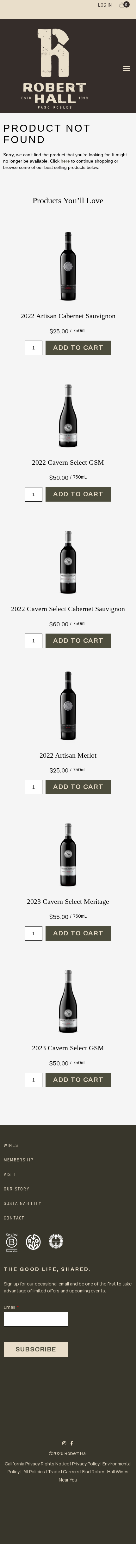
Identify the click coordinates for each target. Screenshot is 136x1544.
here (65, 161)
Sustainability (22, 1203)
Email (9, 1307)
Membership (19, 1159)
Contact (14, 1217)
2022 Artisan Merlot (68, 755)
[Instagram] (64, 1443)
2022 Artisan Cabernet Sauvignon (68, 316)
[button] (126, 68)
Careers (71, 1472)
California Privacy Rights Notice (37, 1464)
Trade (54, 1472)
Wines (11, 1145)
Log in (105, 4)
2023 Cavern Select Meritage (68, 901)
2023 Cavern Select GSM (68, 1048)
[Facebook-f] (72, 1443)
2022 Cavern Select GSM (68, 462)
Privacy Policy (86, 1464)
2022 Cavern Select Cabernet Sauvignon (68, 609)
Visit (10, 1174)
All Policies (34, 1472)
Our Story (16, 1188)
